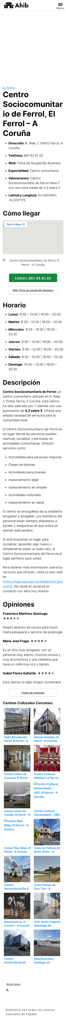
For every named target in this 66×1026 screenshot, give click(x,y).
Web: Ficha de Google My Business (33, 290)
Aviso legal (13, 984)
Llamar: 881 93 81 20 (33, 278)
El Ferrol (9, 87)
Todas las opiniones (33, 692)
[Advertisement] (33, 46)
